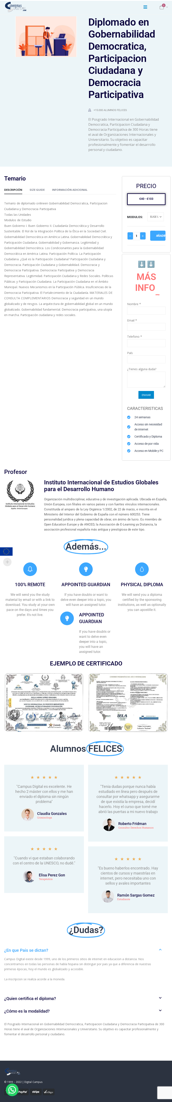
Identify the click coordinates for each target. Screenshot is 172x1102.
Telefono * (134, 337)
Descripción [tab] (13, 190)
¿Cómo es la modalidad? (27, 1011)
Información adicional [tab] (69, 190)
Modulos (134, 217)
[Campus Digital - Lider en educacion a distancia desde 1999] (15, 7)
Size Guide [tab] (37, 190)
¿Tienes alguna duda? (141, 369)
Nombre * (134, 304)
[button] (86, 950)
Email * (132, 320)
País (130, 353)
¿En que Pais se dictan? (26, 950)
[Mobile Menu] (145, 7)
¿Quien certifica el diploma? (30, 998)
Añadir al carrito (160, 235)
